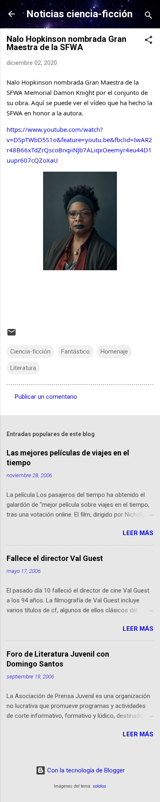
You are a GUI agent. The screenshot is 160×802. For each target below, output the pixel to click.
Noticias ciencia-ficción (79, 14)
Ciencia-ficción (30, 351)
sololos (99, 786)
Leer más (138, 533)
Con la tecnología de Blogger (85, 770)
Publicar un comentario (46, 396)
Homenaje (114, 351)
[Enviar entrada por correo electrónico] (11, 335)
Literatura (23, 368)
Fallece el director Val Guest (55, 558)
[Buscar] (148, 16)
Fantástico (75, 351)
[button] (148, 41)
